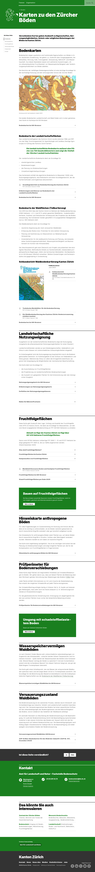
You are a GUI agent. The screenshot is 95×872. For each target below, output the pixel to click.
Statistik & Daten (55, 862)
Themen (21, 3)
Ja (66, 755)
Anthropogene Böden (9, 46)
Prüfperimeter (8, 49)
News (29, 862)
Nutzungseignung (8, 41)
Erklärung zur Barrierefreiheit (48, 865)
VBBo (68, 577)
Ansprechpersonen (74, 781)
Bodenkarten (7, 38)
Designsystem (36, 865)
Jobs (66, 862)
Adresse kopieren (28, 786)
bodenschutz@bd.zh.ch (77, 779)
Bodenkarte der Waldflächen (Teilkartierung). (58, 676)
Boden (23, 10)
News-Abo (37, 862)
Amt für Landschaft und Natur (30, 845)
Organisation (30, 3)
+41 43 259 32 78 (52, 779)
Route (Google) (27, 783)
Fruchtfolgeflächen (9, 44)
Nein (72, 755)
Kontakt (6, 51)
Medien (45, 862)
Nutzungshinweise (61, 865)
